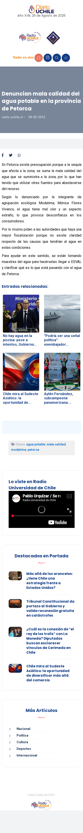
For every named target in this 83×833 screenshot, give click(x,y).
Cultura (22, 742)
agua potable (35, 444)
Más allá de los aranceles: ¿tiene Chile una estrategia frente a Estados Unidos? (49, 580)
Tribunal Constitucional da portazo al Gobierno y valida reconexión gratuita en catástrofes (50, 608)
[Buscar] (57, 58)
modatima (18, 449)
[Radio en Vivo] (39, 58)
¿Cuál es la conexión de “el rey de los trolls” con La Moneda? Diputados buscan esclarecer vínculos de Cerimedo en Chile (50, 641)
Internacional (27, 755)
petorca (33, 449)
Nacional (23, 729)
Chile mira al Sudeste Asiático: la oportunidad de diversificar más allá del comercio (47, 673)
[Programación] (48, 58)
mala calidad (56, 444)
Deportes (24, 749)
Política (22, 735)
